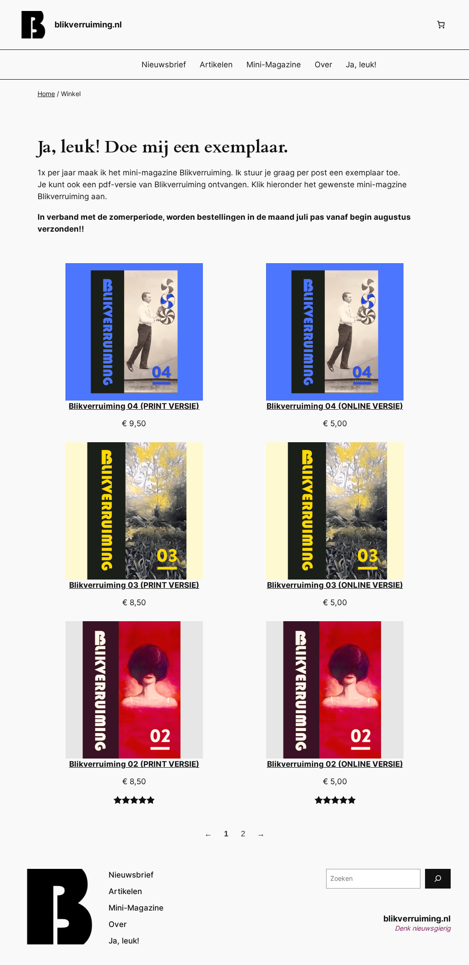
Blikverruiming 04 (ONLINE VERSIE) (335, 406)
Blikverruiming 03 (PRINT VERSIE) (134, 585)
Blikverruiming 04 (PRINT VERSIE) (134, 406)
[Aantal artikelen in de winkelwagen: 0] (441, 24)
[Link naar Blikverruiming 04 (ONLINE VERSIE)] (335, 332)
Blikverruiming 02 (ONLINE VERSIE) (335, 764)
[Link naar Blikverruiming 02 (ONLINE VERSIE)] (335, 690)
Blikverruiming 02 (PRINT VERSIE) (134, 764)
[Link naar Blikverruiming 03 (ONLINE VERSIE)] (335, 511)
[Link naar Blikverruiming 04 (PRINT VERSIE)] (134, 332)
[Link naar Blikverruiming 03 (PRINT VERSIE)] (134, 511)
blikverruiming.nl (88, 24)
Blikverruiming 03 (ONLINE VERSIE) (335, 585)
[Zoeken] (438, 879)
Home (46, 94)
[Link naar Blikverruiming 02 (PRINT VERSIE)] (134, 690)
